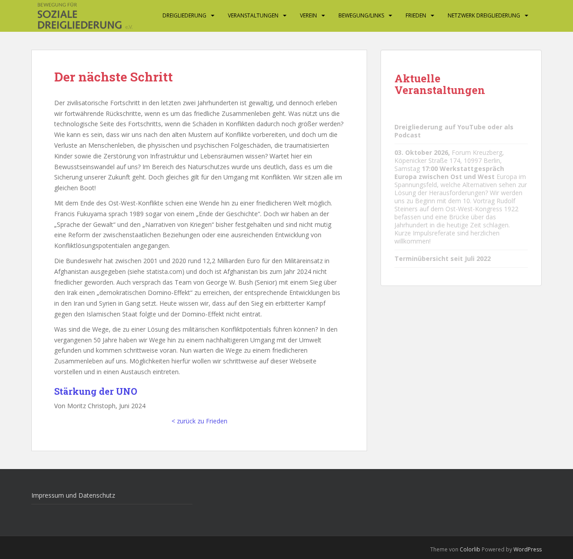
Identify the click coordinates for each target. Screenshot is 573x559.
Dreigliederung (184, 15)
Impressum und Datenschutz (73, 495)
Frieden (416, 15)
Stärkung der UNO (95, 391)
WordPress (527, 549)
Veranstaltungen (253, 15)
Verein (308, 15)
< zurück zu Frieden (199, 421)
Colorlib (470, 549)
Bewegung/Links (361, 15)
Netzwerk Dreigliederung (484, 15)
